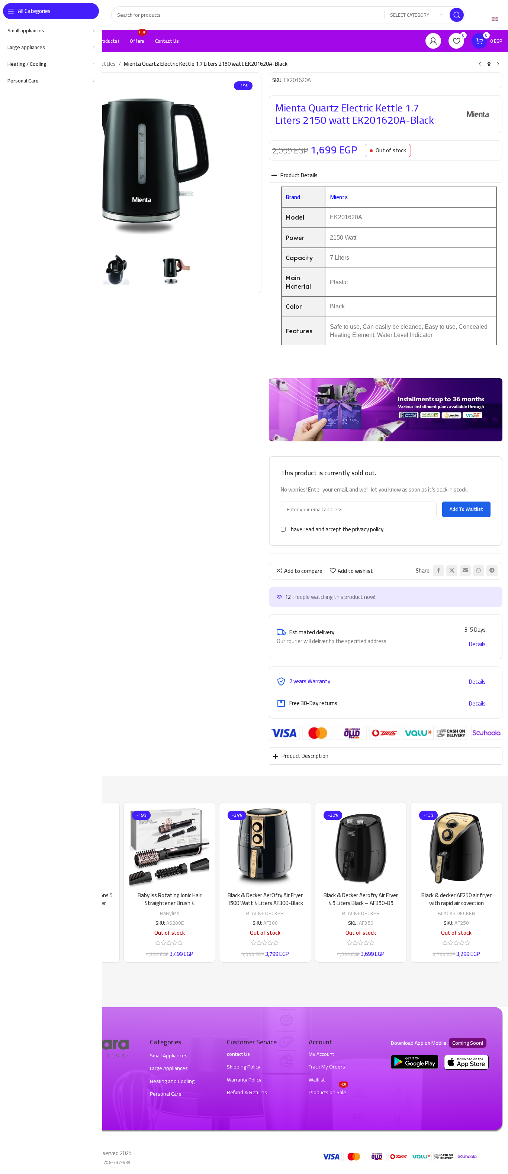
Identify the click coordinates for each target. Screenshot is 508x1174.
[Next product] (497, 64)
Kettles (107, 63)
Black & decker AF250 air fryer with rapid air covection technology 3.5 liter (456, 903)
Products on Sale (328, 1091)
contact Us (238, 1054)
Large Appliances (169, 1068)
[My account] (433, 40)
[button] (475, 629)
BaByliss (169, 913)
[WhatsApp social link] (478, 570)
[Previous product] (480, 64)
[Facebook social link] (438, 570)
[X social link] (451, 570)
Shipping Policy (243, 1066)
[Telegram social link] (492, 570)
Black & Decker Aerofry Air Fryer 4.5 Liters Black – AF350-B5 (361, 899)
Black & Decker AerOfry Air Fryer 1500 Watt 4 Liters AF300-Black (265, 899)
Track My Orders (327, 1066)
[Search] (457, 15)
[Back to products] (489, 64)
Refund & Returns (247, 1092)
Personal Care (165, 1094)
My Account (321, 1054)
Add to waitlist (466, 509)
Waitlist (317, 1079)
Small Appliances (168, 1055)
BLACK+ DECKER (265, 913)
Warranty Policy (244, 1079)
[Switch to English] (495, 18)
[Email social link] (465, 570)
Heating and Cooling (172, 1081)
